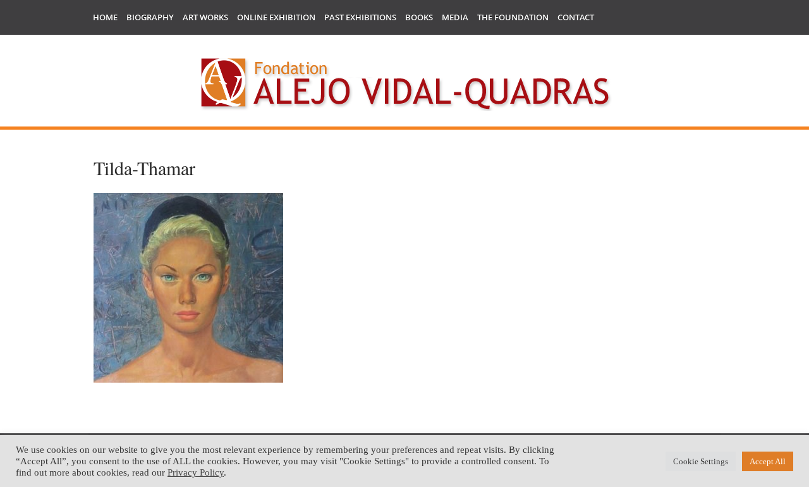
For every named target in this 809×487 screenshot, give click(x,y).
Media (455, 17)
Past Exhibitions (360, 17)
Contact (575, 17)
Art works (205, 17)
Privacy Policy (195, 472)
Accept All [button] (768, 461)
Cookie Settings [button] (700, 461)
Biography (150, 17)
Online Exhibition (276, 17)
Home (105, 17)
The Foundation (513, 17)
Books (419, 17)
